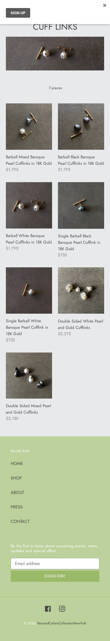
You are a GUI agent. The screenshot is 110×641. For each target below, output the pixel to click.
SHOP (16, 478)
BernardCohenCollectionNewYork (61, 623)
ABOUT (17, 492)
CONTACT (20, 521)
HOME (17, 463)
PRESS (17, 507)
